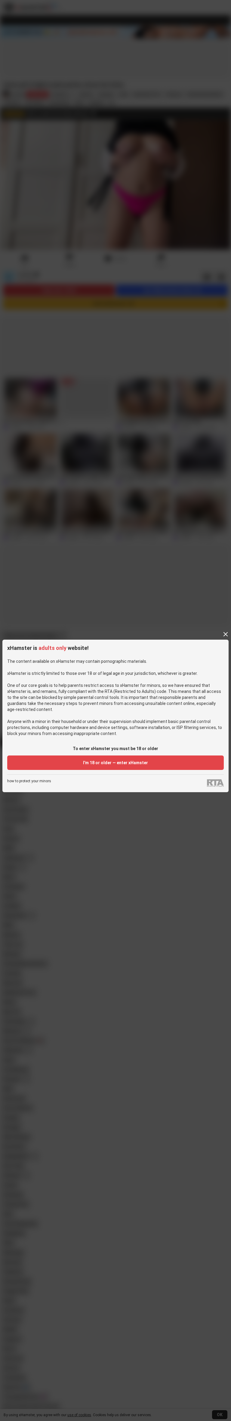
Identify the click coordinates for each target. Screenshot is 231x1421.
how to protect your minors (29, 781)
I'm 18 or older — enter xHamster (115, 762)
